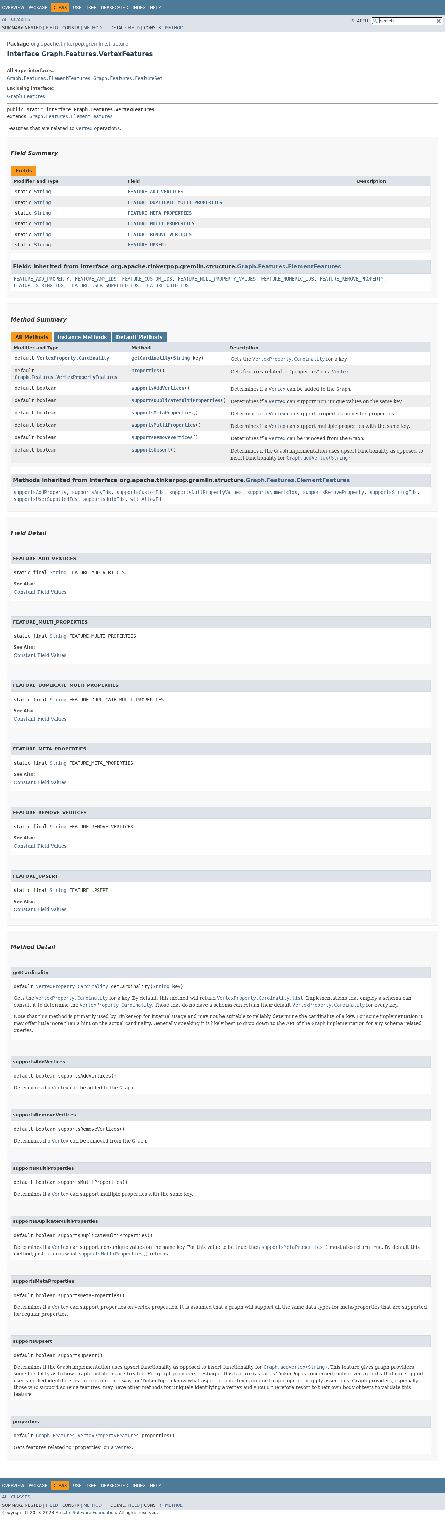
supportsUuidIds (104, 499)
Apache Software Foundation (86, 1512)
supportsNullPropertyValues (205, 492)
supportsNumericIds (272, 492)
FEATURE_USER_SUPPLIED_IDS (104, 285)
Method (92, 27)
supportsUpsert (150, 450)
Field (52, 27)
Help (155, 7)
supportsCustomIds (140, 492)
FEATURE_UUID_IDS (166, 285)
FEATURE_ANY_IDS (95, 279)
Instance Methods (82, 337)
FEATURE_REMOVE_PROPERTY (351, 279)
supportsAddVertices (157, 388)
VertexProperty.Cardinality (73, 358)
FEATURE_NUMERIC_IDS (287, 279)
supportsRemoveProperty (333, 492)
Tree (91, 7)
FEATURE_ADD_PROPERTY (41, 279)
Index (139, 7)
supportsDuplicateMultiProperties (175, 400)
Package (38, 7)
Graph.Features (26, 96)
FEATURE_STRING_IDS (39, 285)
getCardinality (150, 358)
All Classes (16, 19)
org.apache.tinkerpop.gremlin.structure (79, 44)
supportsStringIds (393, 492)
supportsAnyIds (91, 492)
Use (77, 7)
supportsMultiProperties (163, 425)
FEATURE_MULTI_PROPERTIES (161, 223)
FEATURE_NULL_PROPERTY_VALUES (217, 279)
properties (145, 370)
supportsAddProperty (40, 492)
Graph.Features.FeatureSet (128, 78)
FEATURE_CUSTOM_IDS (147, 279)
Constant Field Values (40, 592)
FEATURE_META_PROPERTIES (160, 213)
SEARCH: (360, 20)
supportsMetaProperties (162, 412)
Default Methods (139, 337)
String (42, 191)
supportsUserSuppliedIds (46, 499)
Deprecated (114, 7)
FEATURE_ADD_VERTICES (155, 191)
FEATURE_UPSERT (147, 244)
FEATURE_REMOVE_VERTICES (160, 234)
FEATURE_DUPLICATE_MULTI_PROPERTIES (175, 202)
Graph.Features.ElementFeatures (48, 78)
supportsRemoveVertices (162, 437)
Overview (13, 7)
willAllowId (145, 499)
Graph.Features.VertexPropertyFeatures (66, 377)
